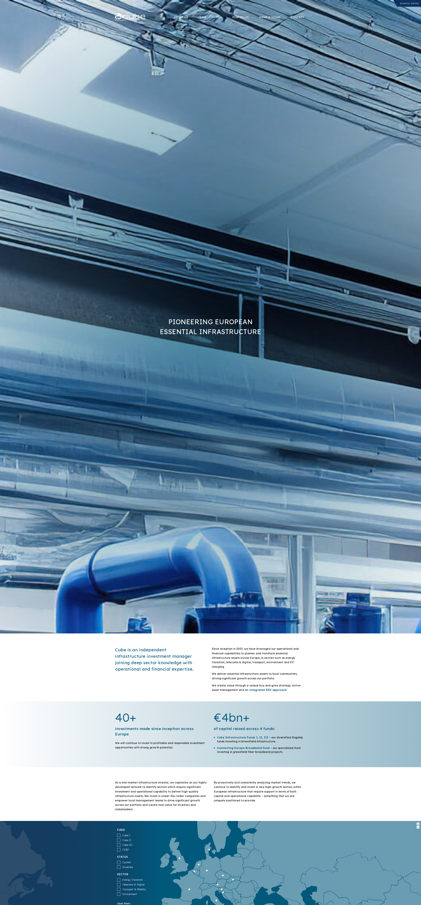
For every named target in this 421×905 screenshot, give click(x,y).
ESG (219, 17)
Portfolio (240, 17)
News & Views (270, 17)
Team (202, 17)
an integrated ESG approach (266, 689)
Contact (297, 17)
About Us (181, 17)
